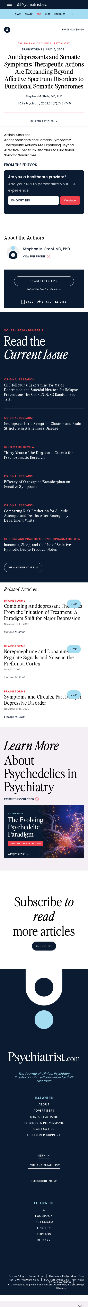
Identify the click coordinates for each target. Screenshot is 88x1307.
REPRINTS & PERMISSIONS (44, 1123)
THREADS (44, 1234)
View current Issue (23, 567)
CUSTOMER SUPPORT (44, 1135)
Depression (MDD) (72, 29)
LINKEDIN (44, 1228)
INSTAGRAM (44, 1222)
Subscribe (44, 946)
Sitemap (61, 1288)
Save (18, 14)
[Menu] (9, 5)
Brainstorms (32, 49)
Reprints (59, 14)
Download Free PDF (44, 281)
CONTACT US (44, 1129)
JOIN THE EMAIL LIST (44, 1165)
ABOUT (44, 1104)
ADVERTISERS (44, 1111)
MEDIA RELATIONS (44, 1117)
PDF (39, 14)
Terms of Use (36, 1276)
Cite (47, 14)
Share (29, 14)
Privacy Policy (16, 1276)
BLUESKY (44, 1240)
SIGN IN (44, 1155)
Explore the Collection (19, 799)
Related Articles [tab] (42, 121)
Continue (70, 200)
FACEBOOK (44, 1216)
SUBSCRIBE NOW (44, 1181)
